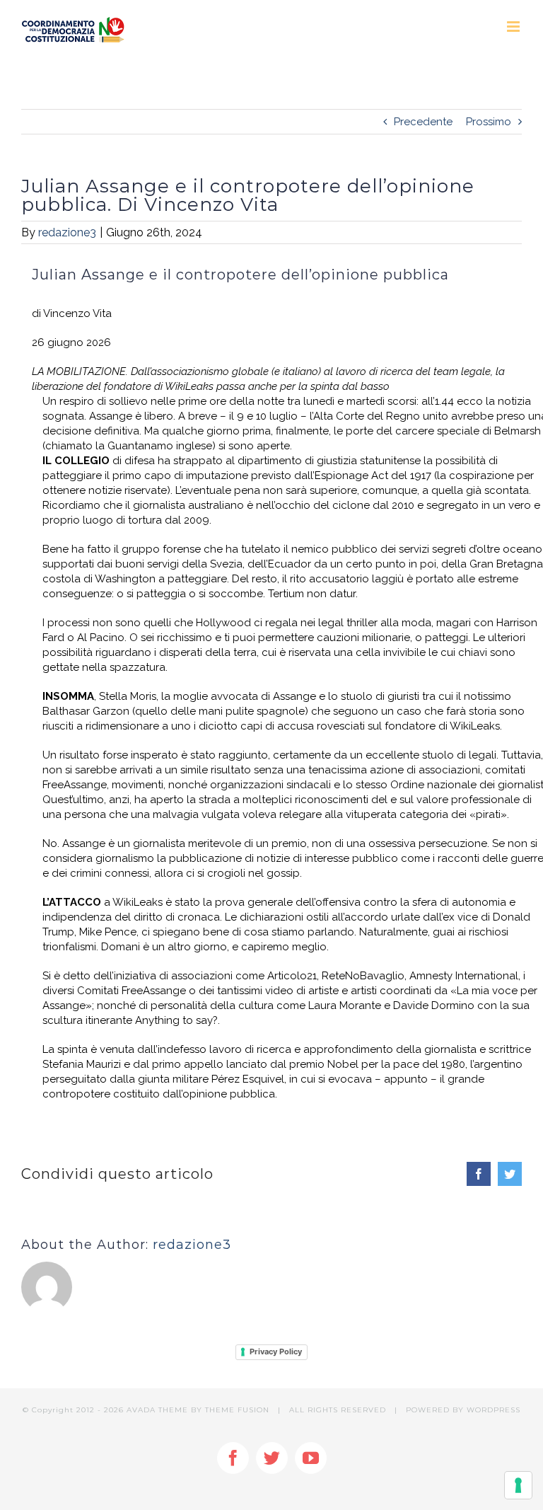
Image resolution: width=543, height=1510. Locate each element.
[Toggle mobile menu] (514, 26)
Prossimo (488, 121)
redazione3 (67, 232)
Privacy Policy (276, 1351)
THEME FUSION (237, 1409)
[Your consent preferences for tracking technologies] (518, 1485)
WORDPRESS (493, 1409)
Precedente (423, 121)
